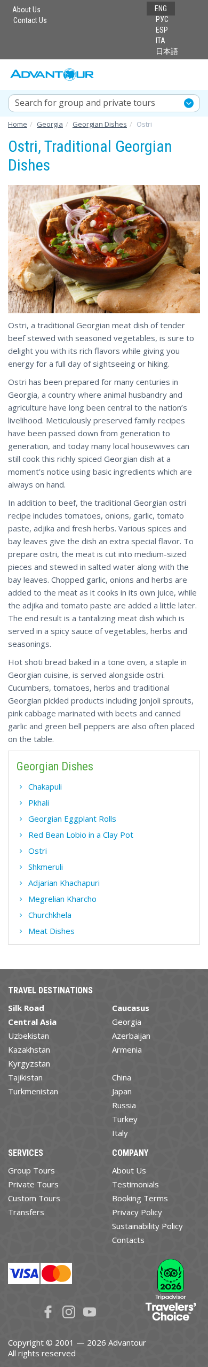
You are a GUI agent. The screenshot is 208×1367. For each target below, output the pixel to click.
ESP (162, 30)
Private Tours (33, 1184)
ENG (161, 8)
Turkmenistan (33, 1091)
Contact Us (30, 20)
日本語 (167, 51)
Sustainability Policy (147, 1226)
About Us (26, 9)
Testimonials (135, 1184)
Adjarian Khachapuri (64, 882)
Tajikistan (25, 1077)
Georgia (126, 1021)
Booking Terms (140, 1198)
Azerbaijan (131, 1035)
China (121, 1077)
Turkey (125, 1119)
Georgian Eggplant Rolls (72, 818)
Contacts (128, 1239)
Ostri (37, 850)
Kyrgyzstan (29, 1063)
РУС (162, 19)
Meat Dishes (51, 930)
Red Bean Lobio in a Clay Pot (80, 834)
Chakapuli (45, 786)
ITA (160, 40)
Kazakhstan (29, 1049)
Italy (120, 1132)
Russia (124, 1105)
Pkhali (38, 802)
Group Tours (31, 1170)
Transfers (26, 1212)
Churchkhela (49, 914)
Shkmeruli (45, 866)
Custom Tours (34, 1198)
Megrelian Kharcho (62, 898)
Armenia (127, 1049)
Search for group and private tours (85, 103)
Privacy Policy (137, 1212)
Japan (122, 1091)
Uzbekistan (28, 1035)
